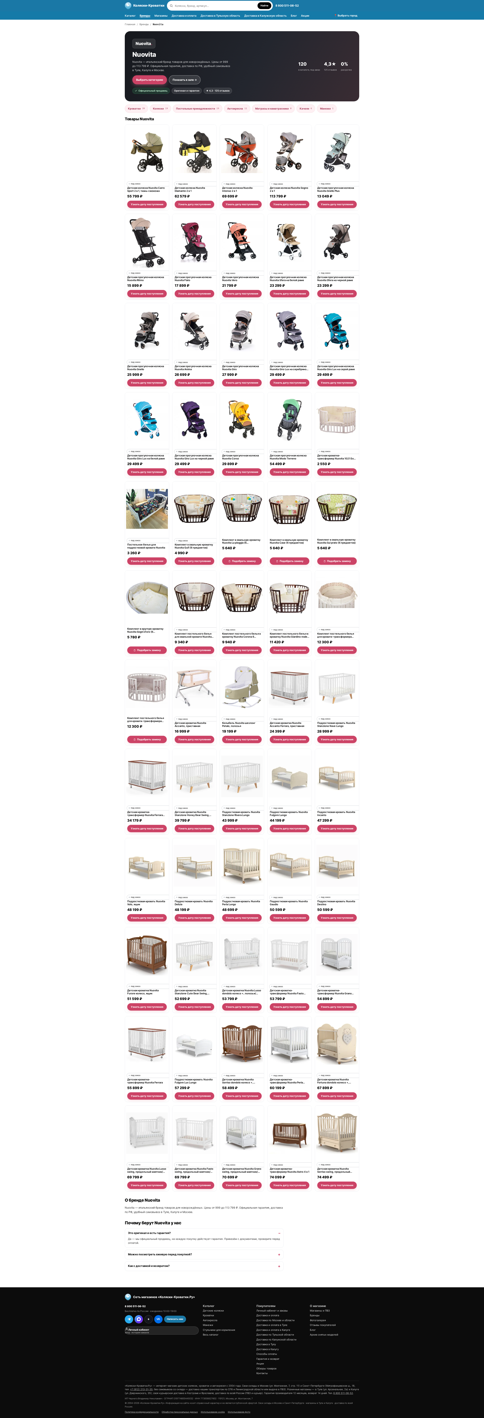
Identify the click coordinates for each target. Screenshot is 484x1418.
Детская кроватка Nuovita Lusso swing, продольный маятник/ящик (146, 1170)
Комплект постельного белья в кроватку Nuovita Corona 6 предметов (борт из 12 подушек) (241, 635)
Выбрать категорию (149, 79)
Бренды (145, 15)
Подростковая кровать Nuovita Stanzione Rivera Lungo (241, 813)
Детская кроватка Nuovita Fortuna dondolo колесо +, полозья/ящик (333, 1081)
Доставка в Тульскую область (220, 15)
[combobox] (215, 6)
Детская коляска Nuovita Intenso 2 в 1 (237, 189)
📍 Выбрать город (345, 15)
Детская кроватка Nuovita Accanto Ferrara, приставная (287, 724)
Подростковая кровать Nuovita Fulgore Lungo (289, 813)
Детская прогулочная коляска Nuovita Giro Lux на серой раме (336, 368)
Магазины (161, 15)
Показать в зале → (185, 79)
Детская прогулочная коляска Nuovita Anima (193, 368)
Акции (305, 15)
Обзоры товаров (266, 1368)
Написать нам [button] (175, 1319)
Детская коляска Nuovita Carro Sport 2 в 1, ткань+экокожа (146, 189)
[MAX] (139, 1319)
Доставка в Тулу (266, 1344)
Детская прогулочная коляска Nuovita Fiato (193, 278)
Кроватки (136, 108)
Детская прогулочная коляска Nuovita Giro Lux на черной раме (194, 457)
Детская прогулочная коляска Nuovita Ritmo (145, 278)
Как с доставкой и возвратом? (149, 1266)
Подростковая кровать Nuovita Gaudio (289, 903)
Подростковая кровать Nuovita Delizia (194, 903)
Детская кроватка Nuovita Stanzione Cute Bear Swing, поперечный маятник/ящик (191, 992)
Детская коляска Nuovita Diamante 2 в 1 (190, 189)
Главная (130, 24)
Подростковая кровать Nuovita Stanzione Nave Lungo (336, 724)
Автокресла (237, 108)
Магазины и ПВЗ (320, 1310)
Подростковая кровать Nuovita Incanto (336, 813)
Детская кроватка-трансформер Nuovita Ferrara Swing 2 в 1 (145, 814)
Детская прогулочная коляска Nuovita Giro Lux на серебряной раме (289, 368)
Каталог (130, 15)
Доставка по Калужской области (276, 1339)
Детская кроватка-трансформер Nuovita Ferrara (145, 1081)
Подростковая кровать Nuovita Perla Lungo (241, 903)
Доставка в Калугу (267, 1349)
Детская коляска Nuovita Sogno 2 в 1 (289, 189)
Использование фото (239, 1412)
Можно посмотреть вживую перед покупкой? (160, 1254)
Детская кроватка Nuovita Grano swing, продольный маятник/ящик (241, 1170)
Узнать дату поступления (147, 204)
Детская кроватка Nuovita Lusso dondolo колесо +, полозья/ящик (241, 992)
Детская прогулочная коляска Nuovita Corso (240, 457)
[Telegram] (129, 1319)
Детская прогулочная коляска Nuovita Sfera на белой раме (288, 278)
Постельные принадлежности (197, 108)
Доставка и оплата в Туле (271, 1324)
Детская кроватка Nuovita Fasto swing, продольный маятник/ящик (194, 1170)
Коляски (160, 108)
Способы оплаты (266, 1353)
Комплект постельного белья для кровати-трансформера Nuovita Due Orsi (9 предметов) (336, 635)
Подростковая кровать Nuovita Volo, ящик (146, 903)
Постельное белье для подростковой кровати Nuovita (146, 546)
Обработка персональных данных (180, 1412)
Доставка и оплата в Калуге (273, 1329)
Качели (306, 108)
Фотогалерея (318, 1320)
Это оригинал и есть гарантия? (149, 1233)
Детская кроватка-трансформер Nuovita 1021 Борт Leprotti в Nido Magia (337, 457)
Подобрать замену (244, 561)
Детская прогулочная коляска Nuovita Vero (240, 278)
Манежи (327, 108)
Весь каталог (211, 1334)
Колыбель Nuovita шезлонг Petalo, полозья (238, 724)
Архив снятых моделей (324, 1334)
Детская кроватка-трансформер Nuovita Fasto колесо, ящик (287, 992)
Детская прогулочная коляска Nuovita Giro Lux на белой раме (146, 457)
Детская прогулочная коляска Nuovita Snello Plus (335, 189)
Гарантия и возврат (267, 1358)
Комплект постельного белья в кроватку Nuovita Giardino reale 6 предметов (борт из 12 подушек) (289, 635)
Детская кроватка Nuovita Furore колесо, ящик (143, 992)
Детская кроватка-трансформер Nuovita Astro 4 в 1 (289, 1170)
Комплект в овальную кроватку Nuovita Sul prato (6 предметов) (336, 541)
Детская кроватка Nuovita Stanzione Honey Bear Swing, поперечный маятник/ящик (192, 814)
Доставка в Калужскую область (265, 15)
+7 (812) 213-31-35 (141, 1389)
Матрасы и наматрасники (273, 108)
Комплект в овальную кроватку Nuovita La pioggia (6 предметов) (241, 541)
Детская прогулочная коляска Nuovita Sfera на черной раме (335, 278)
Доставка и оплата (184, 15)
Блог (294, 15)
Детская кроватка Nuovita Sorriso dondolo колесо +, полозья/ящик (238, 1081)
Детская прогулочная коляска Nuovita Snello (145, 368)
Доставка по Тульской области (275, 1334)
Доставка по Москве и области (275, 1320)
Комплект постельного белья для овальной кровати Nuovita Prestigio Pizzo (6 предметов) (193, 635)
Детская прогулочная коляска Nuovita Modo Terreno (288, 457)
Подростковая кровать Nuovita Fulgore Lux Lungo (194, 1081)
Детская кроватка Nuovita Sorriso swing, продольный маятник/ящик (333, 1170)
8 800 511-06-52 (287, 5)
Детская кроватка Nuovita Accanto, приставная (190, 724)
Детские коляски (213, 1310)
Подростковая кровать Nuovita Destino (336, 903)
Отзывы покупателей (323, 1324)
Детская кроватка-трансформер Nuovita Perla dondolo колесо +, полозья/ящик (287, 1081)
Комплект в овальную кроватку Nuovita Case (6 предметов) (289, 541)
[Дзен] (148, 1319)
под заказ (135, 184)
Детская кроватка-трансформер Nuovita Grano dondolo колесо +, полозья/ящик (334, 992)
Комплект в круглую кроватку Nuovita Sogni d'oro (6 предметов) (145, 630)
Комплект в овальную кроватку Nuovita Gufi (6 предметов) (194, 546)
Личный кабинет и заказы (272, 1310)
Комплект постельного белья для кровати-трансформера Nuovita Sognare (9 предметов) (146, 720)
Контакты (262, 1373)
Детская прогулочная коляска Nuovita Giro (240, 368)
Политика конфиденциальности (142, 1412)
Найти (264, 5)
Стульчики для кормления (219, 1329)
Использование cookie (213, 1412)
